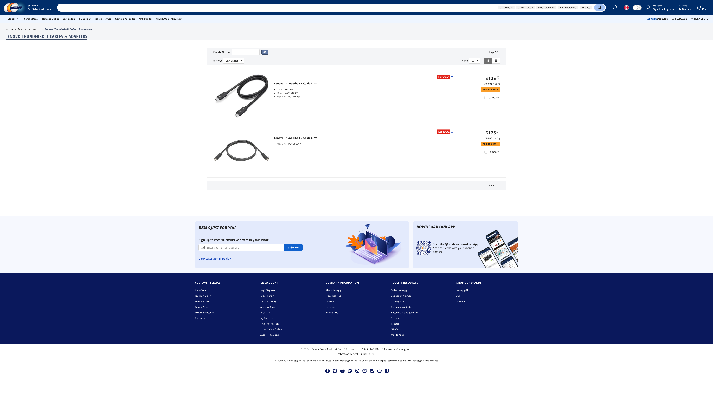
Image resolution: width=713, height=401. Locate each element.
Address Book (267, 307)
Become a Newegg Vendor (405, 312)
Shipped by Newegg (401, 295)
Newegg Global (464, 290)
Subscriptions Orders (271, 329)
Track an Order (203, 295)
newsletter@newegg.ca (397, 349)
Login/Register (267, 290)
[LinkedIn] (349, 370)
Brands (22, 29)
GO (264, 52)
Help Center (201, 290)
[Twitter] (335, 370)
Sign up (293, 247)
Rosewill (460, 301)
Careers (330, 301)
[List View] (488, 61)
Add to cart (490, 89)
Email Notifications (270, 323)
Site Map (395, 318)
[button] (39, 7)
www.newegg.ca (415, 360)
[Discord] (379, 370)
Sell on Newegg (399, 290)
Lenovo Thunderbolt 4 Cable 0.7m (295, 83)
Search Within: (222, 52)
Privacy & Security (204, 312)
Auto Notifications (269, 334)
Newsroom (331, 307)
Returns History (268, 301)
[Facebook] (328, 370)
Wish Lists (265, 312)
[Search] (599, 7)
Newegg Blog (332, 312)
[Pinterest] (357, 370)
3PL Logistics (397, 301)
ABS (458, 295)
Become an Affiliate (401, 307)
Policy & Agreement (348, 354)
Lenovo (35, 29)
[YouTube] (365, 370)
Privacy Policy (367, 354)
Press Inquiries (333, 295)
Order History (267, 295)
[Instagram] (342, 370)
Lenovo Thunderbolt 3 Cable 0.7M (295, 138)
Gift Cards (396, 329)
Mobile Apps (397, 334)
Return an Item (202, 301)
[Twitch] (372, 370)
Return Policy (201, 307)
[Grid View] (496, 61)
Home (9, 29)
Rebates (395, 323)
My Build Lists (267, 318)
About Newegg (333, 290)
